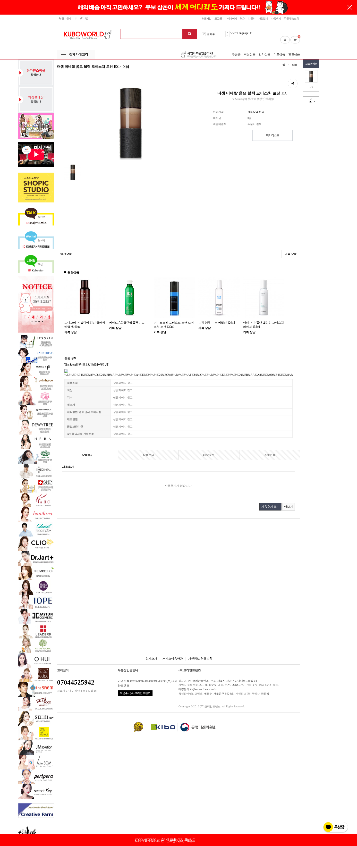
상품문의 (148, 455)
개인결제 (263, 18)
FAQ (242, 18)
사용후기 (276, 18)
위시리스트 (272, 135)
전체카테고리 (78, 54)
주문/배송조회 (291, 18)
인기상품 (264, 54)
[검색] (189, 34)
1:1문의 (251, 18)
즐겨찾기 (66, 18)
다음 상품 (290, 254)
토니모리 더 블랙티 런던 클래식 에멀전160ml (84, 324)
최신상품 (249, 54)
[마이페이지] (285, 39)
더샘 (295, 64)
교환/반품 (269, 455)
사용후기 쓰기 (270, 506)
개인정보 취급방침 (200, 658)
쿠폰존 (236, 54)
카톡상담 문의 (255, 111)
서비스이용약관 (172, 658)
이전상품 (66, 254)
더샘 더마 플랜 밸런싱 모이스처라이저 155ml (263, 324)
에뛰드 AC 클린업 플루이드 (126, 322)
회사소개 (151, 658)
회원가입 (207, 18)
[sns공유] (293, 83)
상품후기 (88, 455)
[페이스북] (76, 18)
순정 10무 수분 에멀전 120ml (216, 322)
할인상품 (294, 54)
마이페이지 (231, 18)
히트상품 (279, 54)
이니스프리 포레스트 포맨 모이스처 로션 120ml (174, 324)
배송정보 (209, 455)
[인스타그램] (86, 18)
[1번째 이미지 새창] (72, 172)
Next (227, 35)
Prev (227, 32)
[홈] (284, 64)
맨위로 (311, 100)
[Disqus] (178, 583)
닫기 (349, 7)
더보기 (288, 506)
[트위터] (81, 18)
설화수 (211, 34)
